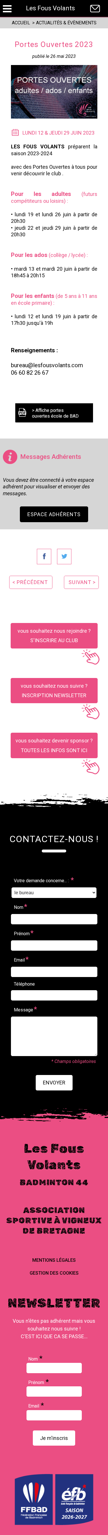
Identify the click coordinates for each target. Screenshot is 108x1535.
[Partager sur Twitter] (64, 556)
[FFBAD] (54, 1523)
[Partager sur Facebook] (44, 556)
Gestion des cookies (54, 1273)
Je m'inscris (54, 1438)
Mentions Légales (54, 1260)
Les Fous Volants (50, 8)
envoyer (54, 1083)
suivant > (82, 582)
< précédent (30, 582)
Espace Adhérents (54, 514)
